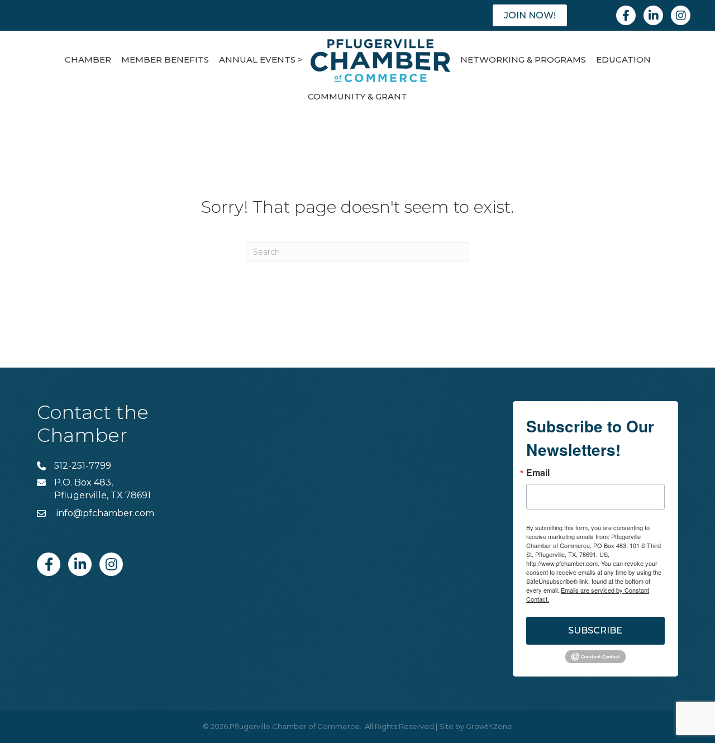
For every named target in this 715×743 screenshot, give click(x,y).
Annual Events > (261, 59)
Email (538, 472)
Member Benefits (165, 59)
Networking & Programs (523, 59)
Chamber (88, 59)
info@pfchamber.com (104, 513)
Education (623, 59)
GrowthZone (489, 726)
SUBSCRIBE (595, 630)
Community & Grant (357, 96)
